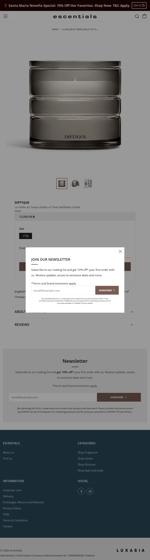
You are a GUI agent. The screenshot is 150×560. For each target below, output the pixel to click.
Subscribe (105, 290)
